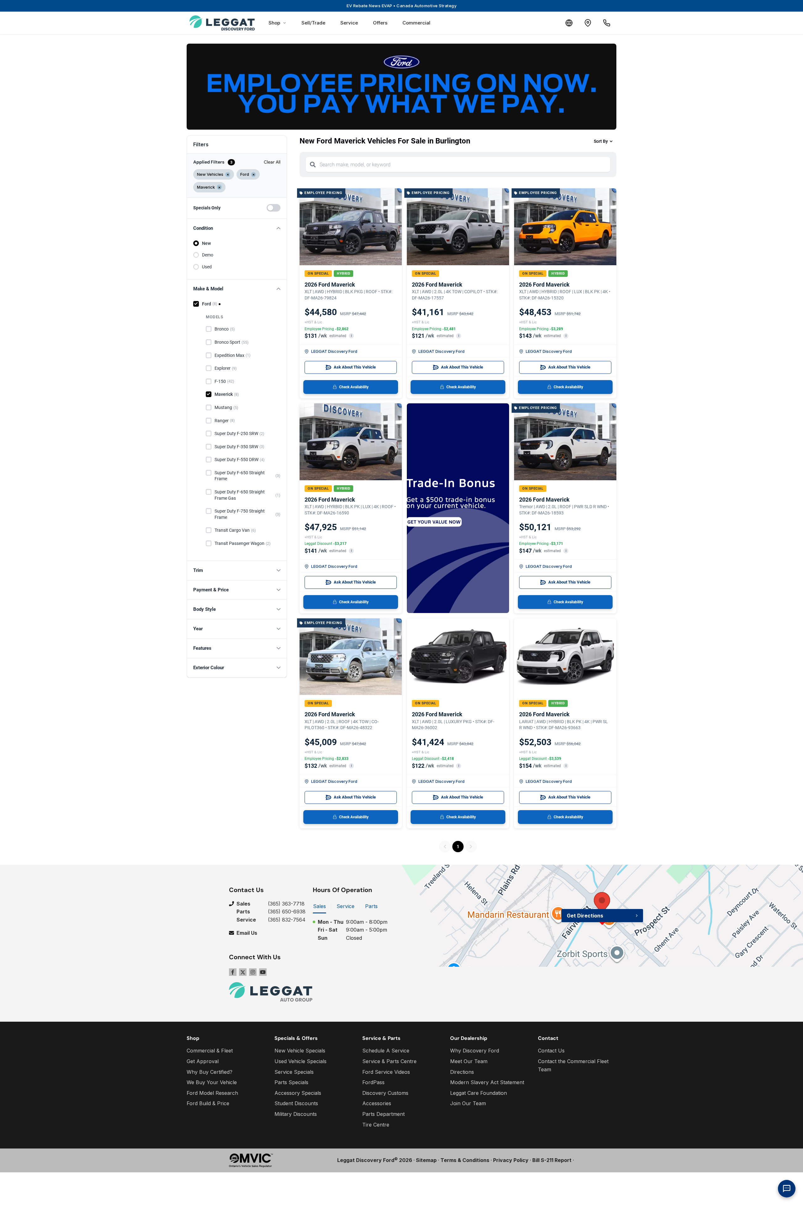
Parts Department (383, 1114)
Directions (462, 1072)
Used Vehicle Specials (300, 1061)
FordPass (373, 1082)
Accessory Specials (297, 1093)
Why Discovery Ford (474, 1050)
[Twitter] (243, 972)
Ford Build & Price (208, 1103)
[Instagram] (253, 972)
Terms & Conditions (464, 1160)
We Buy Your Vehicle (212, 1082)
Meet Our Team (468, 1061)
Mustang (226, 407)
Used (207, 266)
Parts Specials (291, 1082)
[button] (237, 228)
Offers (380, 23)
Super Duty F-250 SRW (239, 433)
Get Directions (585, 915)
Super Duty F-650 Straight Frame (247, 475)
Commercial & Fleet (210, 1050)
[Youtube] (263, 972)
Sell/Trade (313, 23)
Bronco (225, 328)
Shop (274, 23)
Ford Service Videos (386, 1072)
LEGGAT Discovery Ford (334, 351)
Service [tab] (345, 906)
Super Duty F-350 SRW (239, 446)
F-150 (224, 381)
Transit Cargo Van (235, 530)
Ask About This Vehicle (355, 367)
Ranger (225, 420)
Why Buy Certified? (209, 1072)
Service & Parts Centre (389, 1061)
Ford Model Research (212, 1093)
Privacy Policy (511, 1160)
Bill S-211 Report (552, 1160)
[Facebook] (233, 972)
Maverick (227, 394)
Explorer (226, 368)
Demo (207, 254)
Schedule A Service (385, 1050)
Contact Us (551, 1050)
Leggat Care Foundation (478, 1093)
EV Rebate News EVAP (401, 5)
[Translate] (569, 23)
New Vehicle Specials (299, 1050)
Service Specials (294, 1072)
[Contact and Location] (588, 23)
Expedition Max (233, 355)
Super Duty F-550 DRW (240, 459)
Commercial (416, 23)
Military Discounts (295, 1114)
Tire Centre (375, 1125)
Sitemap (426, 1160)
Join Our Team (468, 1103)
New (206, 243)
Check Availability (354, 387)
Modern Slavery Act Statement (487, 1082)
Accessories (376, 1103)
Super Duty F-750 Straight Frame (247, 514)
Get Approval (203, 1061)
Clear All (272, 162)
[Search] (313, 164)
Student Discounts (296, 1103)
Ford (209, 303)
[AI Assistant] (786, 1188)
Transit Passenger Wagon (243, 543)
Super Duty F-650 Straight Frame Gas (247, 495)
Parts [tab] (371, 906)
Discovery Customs (385, 1093)
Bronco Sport (232, 342)
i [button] (351, 336)
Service (349, 23)
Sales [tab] (319, 906)
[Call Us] (607, 23)
